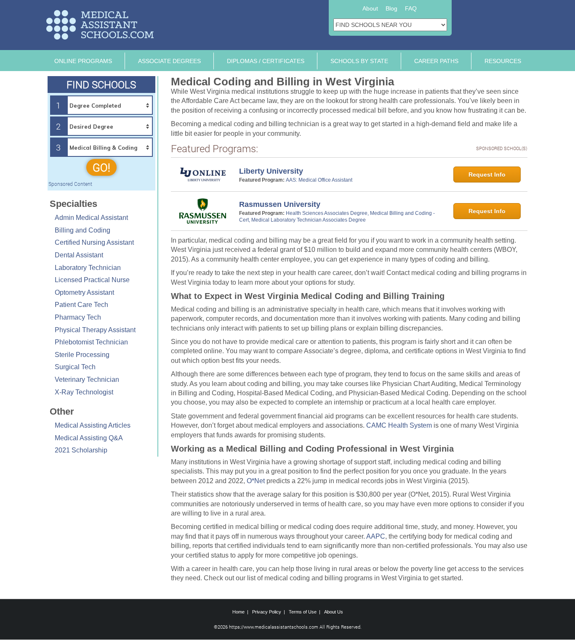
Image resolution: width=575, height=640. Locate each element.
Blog (391, 8)
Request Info (487, 174)
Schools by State (359, 61)
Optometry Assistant (84, 292)
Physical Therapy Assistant (95, 329)
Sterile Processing (82, 354)
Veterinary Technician (87, 379)
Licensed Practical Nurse (92, 279)
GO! (101, 167)
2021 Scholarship (81, 450)
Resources (502, 61)
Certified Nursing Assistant (94, 242)
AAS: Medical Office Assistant (319, 180)
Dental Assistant (79, 255)
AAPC (375, 536)
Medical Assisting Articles (92, 425)
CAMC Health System (399, 425)
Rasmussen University (279, 204)
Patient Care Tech (81, 304)
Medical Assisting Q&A (89, 438)
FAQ (411, 8)
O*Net (256, 480)
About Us (333, 611)
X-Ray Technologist (84, 392)
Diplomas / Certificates (265, 61)
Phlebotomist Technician (91, 342)
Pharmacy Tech (78, 317)
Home (238, 611)
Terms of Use (303, 611)
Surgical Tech (75, 366)
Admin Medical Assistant (91, 217)
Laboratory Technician (88, 267)
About (370, 8)
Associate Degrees (169, 61)
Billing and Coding (82, 230)
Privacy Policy (266, 611)
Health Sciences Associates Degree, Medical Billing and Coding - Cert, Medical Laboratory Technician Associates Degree (337, 216)
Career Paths (436, 61)
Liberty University (271, 171)
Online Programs (83, 61)
